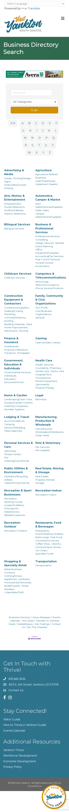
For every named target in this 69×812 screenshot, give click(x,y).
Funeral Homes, (44, 262)
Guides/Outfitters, (14, 505)
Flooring (23, 330)
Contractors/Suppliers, (16, 307)
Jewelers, (9, 589)
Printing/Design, (22, 178)
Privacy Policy (12, 766)
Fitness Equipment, (46, 381)
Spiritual (39, 317)
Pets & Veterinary (47, 443)
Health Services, (44, 364)
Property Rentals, (45, 479)
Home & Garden (15, 395)
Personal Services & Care (18, 444)
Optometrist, (42, 384)
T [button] (39, 145)
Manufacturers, (44, 428)
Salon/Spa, (10, 451)
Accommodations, (14, 421)
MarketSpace (25, 624)
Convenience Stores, (47, 540)
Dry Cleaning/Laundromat (16, 459)
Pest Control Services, (47, 259)
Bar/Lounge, (42, 537)
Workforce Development (20, 755)
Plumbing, (10, 314)
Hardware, (24, 579)
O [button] (39, 137)
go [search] (36, 110)
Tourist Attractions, (14, 207)
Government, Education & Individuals (13, 364)
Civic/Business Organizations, (43, 313)
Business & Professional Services (44, 228)
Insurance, (10, 353)
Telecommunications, (47, 285)
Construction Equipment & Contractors (13, 299)
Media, (8, 178)
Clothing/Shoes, (13, 576)
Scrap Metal (42, 435)
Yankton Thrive (13, 750)
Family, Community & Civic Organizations (49, 299)
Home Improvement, (16, 327)
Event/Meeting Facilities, (49, 534)
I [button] (36, 130)
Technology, (42, 281)
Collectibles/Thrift (14, 592)
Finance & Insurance (11, 340)
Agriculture (43, 170)
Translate (34, 8)
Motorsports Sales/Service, (12, 510)
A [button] (22, 123)
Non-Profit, (41, 307)
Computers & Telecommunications (50, 275)
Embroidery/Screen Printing (15, 186)
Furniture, (9, 572)
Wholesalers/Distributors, (49, 432)
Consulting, (41, 239)
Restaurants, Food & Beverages (48, 524)
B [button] (29, 123)
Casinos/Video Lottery (47, 342)
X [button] (37, 152)
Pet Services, (42, 447)
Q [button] (53, 137)
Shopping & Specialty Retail (15, 563)
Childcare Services (17, 273)
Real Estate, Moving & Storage (49, 470)
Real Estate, (42, 476)
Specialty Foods (44, 553)
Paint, (29, 324)
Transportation (46, 561)
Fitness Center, (12, 454)
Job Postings (42, 624)
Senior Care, (57, 371)
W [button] (29, 152)
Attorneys (40, 399)
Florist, (25, 585)
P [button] (47, 137)
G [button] (23, 130)
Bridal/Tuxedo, (12, 585)
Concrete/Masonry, (15, 317)
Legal (39, 395)
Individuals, (10, 375)
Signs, (7, 181)
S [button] (32, 145)
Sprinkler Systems (14, 409)
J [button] (42, 130)
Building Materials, (14, 324)
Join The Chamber (37, 627)
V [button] (53, 145)
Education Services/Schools (14, 381)
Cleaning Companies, (16, 406)
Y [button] (43, 152)
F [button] (56, 123)
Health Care (43, 360)
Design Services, (44, 243)
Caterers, (56, 543)
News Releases (41, 617)
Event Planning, (44, 246)
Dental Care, (42, 371)
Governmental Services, (17, 372)
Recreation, (10, 498)
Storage (39, 483)
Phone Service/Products (49, 288)
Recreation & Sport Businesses (17, 492)
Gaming (41, 338)
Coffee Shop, (42, 543)
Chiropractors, (43, 378)
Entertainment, (12, 203)
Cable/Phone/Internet (16, 483)
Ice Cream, (41, 550)
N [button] (32, 137)
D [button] (43, 123)
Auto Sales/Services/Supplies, (49, 205)
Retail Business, (13, 569)
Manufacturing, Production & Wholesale (46, 420)
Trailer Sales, (42, 210)
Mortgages (23, 353)
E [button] (50, 123)
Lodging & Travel (16, 417)
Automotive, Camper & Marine (47, 197)
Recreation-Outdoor (12, 524)
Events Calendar (14, 730)
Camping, (9, 424)
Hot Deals (28, 620)
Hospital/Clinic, (43, 374)
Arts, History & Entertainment (14, 197)
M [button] (25, 137)
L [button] (55, 130)
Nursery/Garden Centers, (18, 402)
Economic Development (19, 761)
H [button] (30, 130)
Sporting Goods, (13, 502)
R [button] (26, 145)
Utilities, (8, 479)
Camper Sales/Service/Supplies (48, 215)
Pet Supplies (42, 450)
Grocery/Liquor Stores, (48, 547)
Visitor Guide (11, 719)
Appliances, (10, 579)
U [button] (46, 145)
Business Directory (19, 617)
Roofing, (9, 321)
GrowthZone (35, 786)
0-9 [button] (13, 123)
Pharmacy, (56, 368)
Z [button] (50, 152)
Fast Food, (56, 537)
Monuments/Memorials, (17, 582)
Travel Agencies (13, 430)
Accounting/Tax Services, (49, 256)
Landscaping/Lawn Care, (18, 399)
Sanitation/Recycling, (16, 476)
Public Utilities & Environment (16, 470)
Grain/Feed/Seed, (45, 181)
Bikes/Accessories (14, 515)
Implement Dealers (46, 184)
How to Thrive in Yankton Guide (24, 725)
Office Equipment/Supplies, (47, 251)
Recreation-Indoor (48, 490)
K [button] (49, 130)
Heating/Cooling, (13, 311)
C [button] (36, 123)
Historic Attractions (15, 213)
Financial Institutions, (16, 349)
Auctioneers (42, 266)
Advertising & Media (14, 172)
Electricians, (11, 330)
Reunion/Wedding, (15, 427)
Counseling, (42, 368)
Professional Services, (47, 236)
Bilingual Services (17, 224)
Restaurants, (42, 530)
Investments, (11, 346)
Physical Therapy (44, 387)
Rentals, (59, 243)
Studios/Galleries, (14, 210)
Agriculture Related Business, (46, 176)
